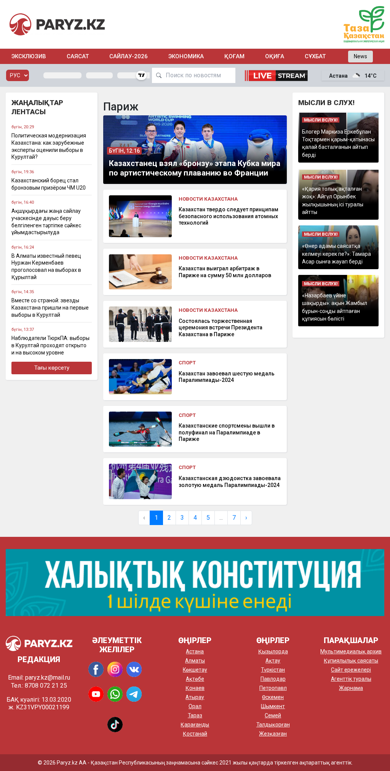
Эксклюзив (28, 56)
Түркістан (273, 670)
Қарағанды (195, 725)
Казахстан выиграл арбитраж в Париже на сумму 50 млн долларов (225, 271)
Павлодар (273, 679)
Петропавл (273, 688)
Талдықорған (273, 725)
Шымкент (273, 706)
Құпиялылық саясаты (351, 661)
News (360, 56)
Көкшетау (195, 670)
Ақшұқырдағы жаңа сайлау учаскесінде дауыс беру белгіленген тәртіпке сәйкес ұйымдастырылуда (46, 221)
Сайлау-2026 (128, 56)
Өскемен (273, 697)
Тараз (195, 715)
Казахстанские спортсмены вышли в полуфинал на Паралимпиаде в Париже (227, 432)
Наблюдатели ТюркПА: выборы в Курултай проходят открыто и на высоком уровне (50, 345)
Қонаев (195, 688)
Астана (195, 651)
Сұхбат (315, 56)
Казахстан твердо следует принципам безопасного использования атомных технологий (228, 216)
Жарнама (351, 688)
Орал (195, 706)
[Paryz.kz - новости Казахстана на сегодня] (57, 24)
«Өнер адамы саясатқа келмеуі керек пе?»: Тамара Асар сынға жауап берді (336, 254)
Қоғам (234, 56)
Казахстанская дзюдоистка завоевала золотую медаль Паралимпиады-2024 (230, 481)
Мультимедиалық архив (351, 651)
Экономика (186, 56)
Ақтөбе (195, 679)
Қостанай (195, 734)
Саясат (78, 56)
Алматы (195, 661)
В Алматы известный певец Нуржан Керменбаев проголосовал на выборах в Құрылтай (46, 266)
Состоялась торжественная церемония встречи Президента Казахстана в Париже (220, 327)
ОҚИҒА (274, 56)
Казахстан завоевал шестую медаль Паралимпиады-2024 (227, 376)
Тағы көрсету (51, 367)
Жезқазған (273, 734)
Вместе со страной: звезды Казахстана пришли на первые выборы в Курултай (50, 307)
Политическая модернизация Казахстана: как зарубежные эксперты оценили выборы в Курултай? (48, 146)
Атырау (194, 697)
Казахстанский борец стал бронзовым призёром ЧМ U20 (48, 184)
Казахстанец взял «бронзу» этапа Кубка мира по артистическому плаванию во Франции (194, 168)
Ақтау (272, 661)
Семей (273, 715)
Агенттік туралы (351, 679)
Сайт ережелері (351, 670)
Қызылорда (273, 651)
